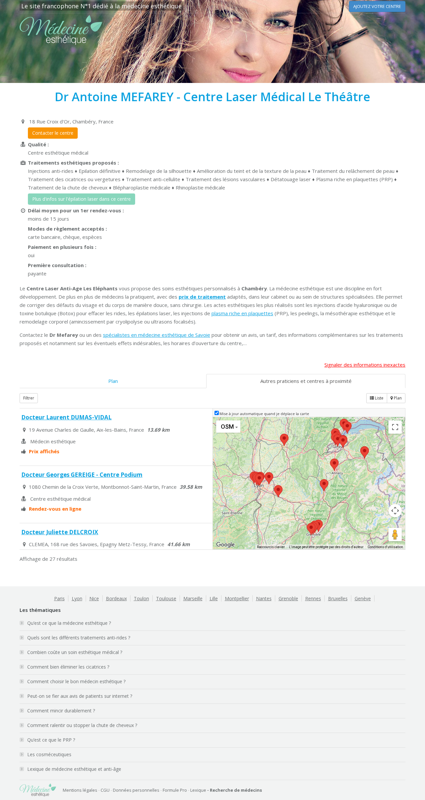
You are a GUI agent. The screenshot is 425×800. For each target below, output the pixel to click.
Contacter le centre (52, 133)
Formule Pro (175, 790)
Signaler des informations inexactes (364, 364)
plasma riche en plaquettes (242, 313)
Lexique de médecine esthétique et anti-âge (74, 769)
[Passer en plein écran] (395, 427)
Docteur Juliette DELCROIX (59, 532)
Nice (94, 598)
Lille (214, 598)
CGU (105, 790)
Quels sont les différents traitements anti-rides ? (78, 637)
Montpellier (237, 598)
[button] (324, 485)
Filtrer (28, 398)
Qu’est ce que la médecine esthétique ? (69, 623)
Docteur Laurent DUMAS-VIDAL (66, 417)
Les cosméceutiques (49, 754)
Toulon (141, 598)
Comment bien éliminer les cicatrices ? (68, 667)
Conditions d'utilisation (385, 547)
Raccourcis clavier (271, 547)
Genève (363, 598)
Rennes (313, 598)
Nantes (264, 598)
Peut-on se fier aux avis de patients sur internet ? (79, 696)
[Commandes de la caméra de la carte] (395, 510)
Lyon (77, 598)
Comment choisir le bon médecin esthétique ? (76, 681)
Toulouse (166, 598)
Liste (378, 398)
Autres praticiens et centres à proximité (306, 381)
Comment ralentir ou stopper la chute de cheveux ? (82, 725)
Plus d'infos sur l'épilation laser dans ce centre (81, 199)
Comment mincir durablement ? (61, 710)
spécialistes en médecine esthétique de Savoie (156, 334)
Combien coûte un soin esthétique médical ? (74, 652)
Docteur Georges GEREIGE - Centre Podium (81, 474)
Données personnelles (136, 790)
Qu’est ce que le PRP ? (51, 740)
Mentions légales (80, 790)
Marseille (193, 598)
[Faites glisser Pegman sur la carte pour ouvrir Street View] (395, 534)
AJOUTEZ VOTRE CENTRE (377, 6)
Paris (59, 598)
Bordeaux (116, 598)
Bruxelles (338, 598)
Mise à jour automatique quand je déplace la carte (264, 413)
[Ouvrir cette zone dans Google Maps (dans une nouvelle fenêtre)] (225, 545)
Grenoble (288, 598)
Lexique (198, 790)
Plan (113, 381)
